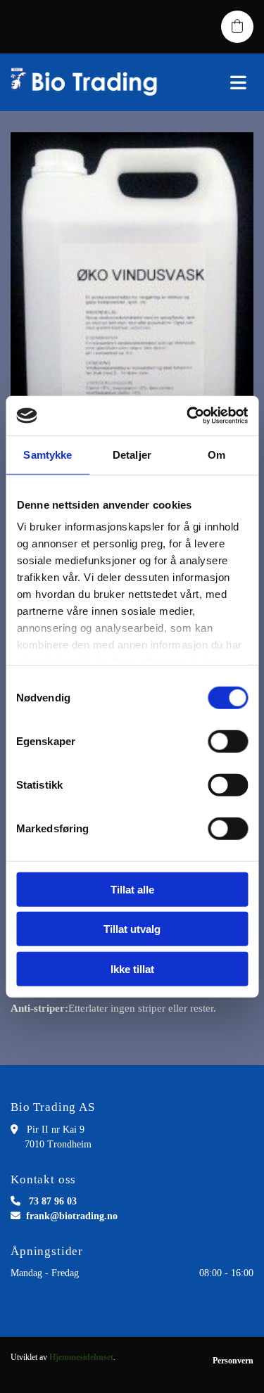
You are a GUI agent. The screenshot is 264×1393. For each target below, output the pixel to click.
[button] (220, 82)
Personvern (233, 1361)
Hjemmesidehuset (81, 1357)
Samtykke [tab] (47, 454)
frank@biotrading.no (72, 1216)
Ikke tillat (132, 968)
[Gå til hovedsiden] (88, 82)
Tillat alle (132, 889)
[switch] (228, 741)
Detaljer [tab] (132, 454)
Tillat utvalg (132, 929)
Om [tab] (216, 454)
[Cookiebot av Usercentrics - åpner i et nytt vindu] (188, 416)
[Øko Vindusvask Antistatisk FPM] (132, 306)
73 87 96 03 (53, 1201)
